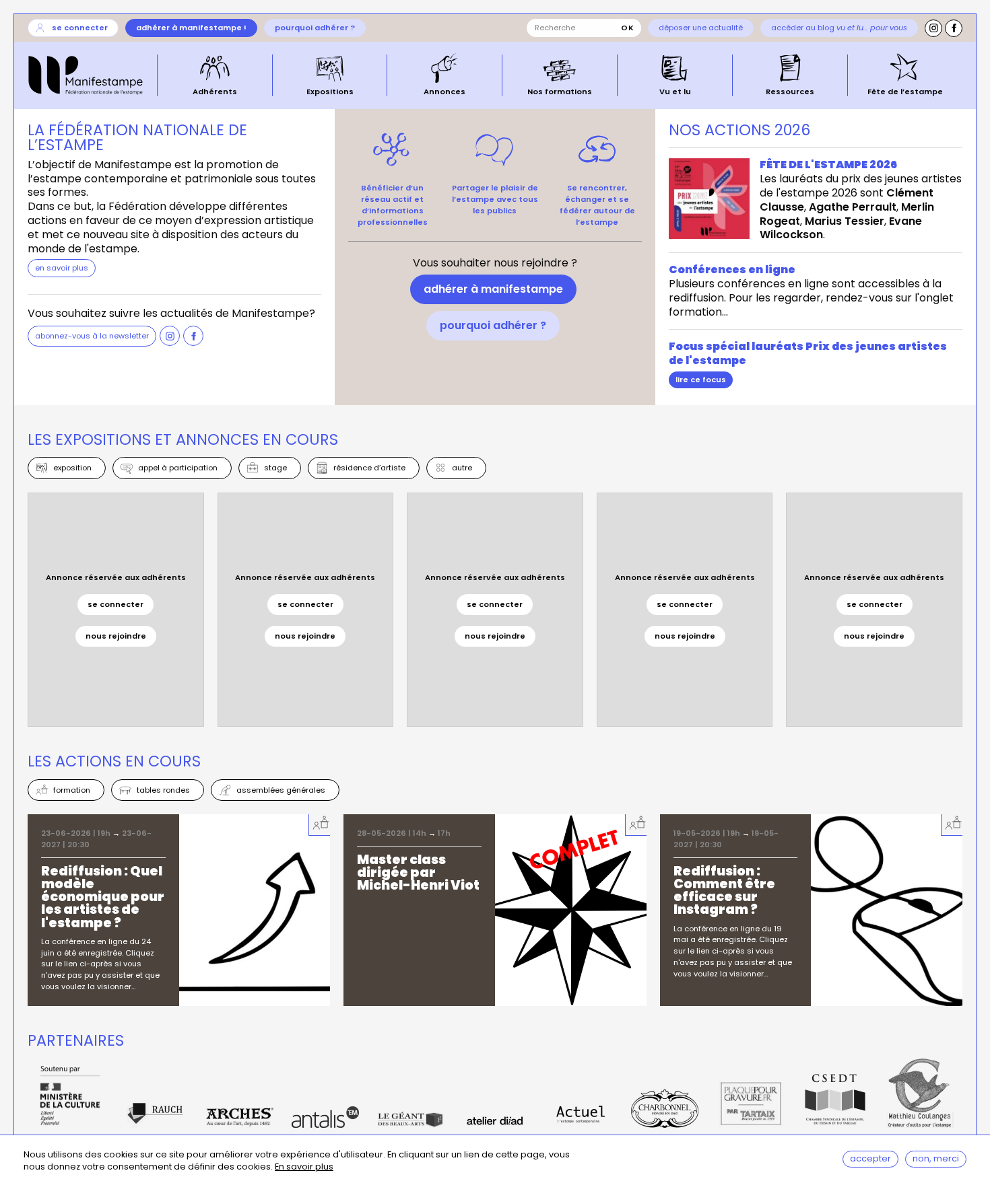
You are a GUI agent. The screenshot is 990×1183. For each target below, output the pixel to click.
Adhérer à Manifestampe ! (191, 27)
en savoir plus (61, 267)
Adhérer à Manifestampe (493, 289)
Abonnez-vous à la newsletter (92, 335)
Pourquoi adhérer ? (315, 27)
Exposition (72, 467)
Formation (71, 790)
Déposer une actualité (701, 27)
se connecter (115, 604)
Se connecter (80, 27)
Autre (462, 467)
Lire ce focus (700, 379)
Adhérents (215, 91)
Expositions (330, 91)
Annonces (444, 91)
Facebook (953, 28)
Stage (275, 467)
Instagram (933, 28)
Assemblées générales (280, 790)
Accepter (870, 1158)
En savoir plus (304, 1167)
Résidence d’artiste (369, 467)
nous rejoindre (116, 636)
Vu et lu (675, 91)
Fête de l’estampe (905, 91)
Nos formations (559, 91)
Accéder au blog (839, 27)
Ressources (790, 91)
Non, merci (936, 1158)
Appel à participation (178, 467)
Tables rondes (163, 790)
